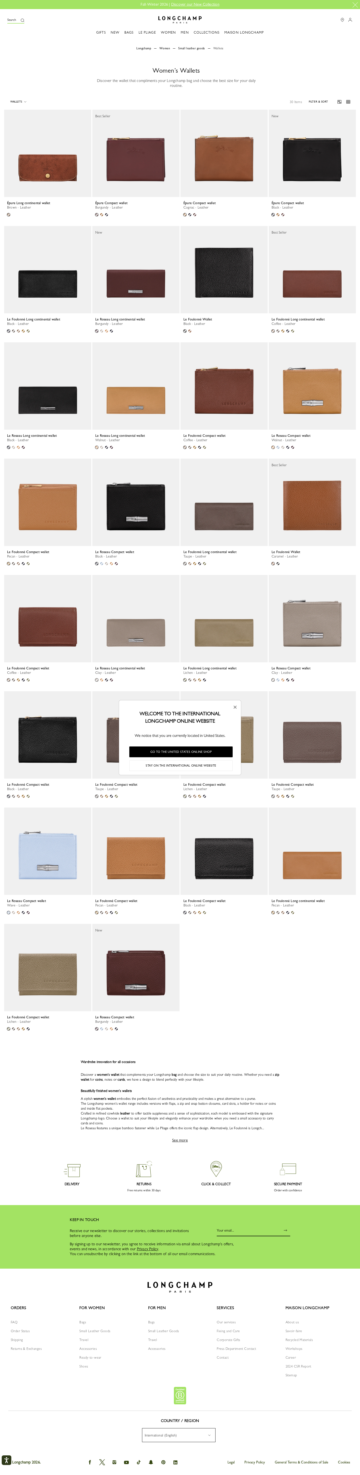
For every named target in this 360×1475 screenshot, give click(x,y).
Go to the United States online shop (181, 752)
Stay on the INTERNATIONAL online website (181, 765)
